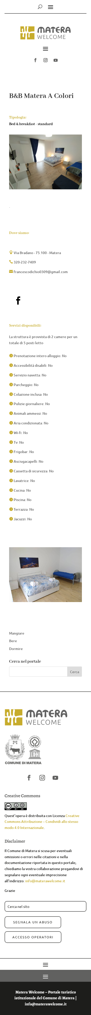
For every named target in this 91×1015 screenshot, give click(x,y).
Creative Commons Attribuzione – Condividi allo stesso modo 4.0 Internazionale (42, 821)
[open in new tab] (35, 60)
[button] (45, 35)
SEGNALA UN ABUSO (33, 922)
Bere (13, 640)
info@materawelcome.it (45, 880)
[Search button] (40, 7)
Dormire (16, 648)
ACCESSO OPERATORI (33, 937)
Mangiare (16, 633)
